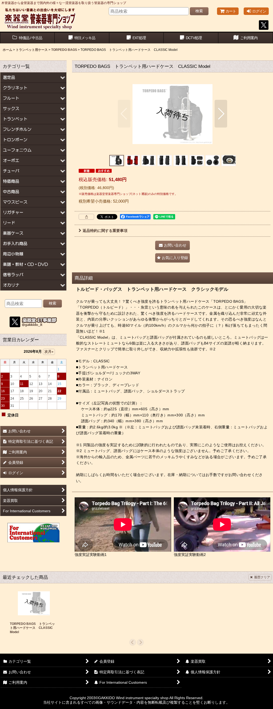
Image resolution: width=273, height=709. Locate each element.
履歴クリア (262, 577)
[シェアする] (86, 217)
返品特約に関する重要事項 (105, 230)
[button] (124, 114)
